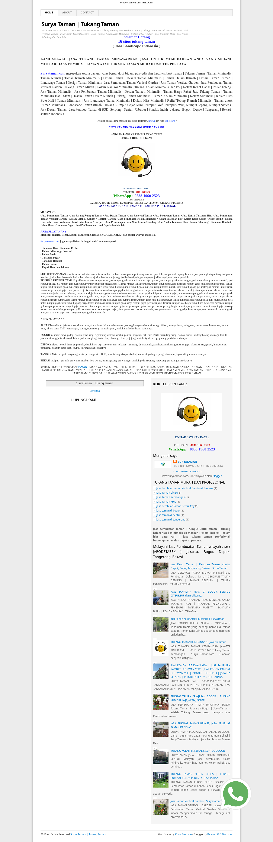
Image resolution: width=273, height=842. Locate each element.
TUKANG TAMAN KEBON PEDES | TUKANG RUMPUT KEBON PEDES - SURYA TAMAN (200, 776)
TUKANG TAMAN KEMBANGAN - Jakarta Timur (198, 642)
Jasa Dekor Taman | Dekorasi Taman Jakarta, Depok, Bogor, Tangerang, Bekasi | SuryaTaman (200, 566)
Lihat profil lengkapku (188, 471)
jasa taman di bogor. (168, 510)
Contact (87, 12)
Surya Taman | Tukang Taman (80, 24)
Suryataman (187, 461)
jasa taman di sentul (168, 515)
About (67, 12)
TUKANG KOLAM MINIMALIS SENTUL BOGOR (198, 751)
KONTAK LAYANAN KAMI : (192, 437)
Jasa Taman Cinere (167, 492)
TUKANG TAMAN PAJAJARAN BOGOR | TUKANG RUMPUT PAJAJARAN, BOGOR (200, 698)
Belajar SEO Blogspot (219, 834)
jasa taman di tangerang (170, 519)
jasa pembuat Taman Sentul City (175, 506)
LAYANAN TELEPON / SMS (135, 188)
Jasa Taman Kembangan (170, 497)
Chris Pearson (183, 834)
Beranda (95, 391)
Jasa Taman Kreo (166, 501)
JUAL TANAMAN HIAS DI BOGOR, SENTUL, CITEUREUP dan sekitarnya (200, 593)
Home (49, 12)
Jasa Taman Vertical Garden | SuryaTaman (196, 801)
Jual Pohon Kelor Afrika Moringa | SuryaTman (197, 619)
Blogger (216, 476)
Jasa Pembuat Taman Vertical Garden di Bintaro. (184, 488)
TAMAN (82, 366)
